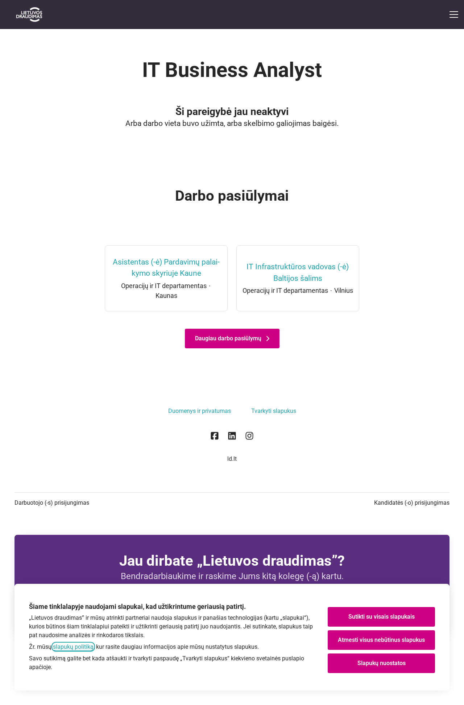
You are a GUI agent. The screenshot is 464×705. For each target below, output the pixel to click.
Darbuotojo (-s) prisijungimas (51, 502)
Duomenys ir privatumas (199, 410)
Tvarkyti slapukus (273, 410)
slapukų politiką (73, 646)
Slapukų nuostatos (381, 663)
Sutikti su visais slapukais (381, 616)
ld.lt (232, 458)
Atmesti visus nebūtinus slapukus (381, 639)
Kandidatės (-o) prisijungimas (412, 502)
